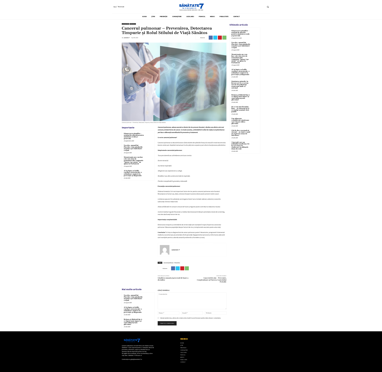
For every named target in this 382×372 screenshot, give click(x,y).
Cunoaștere (125, 24)
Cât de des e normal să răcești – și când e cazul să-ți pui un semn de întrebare (240, 133)
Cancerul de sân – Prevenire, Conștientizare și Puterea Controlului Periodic (211, 280)
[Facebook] (260, 7)
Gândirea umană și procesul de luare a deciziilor (173, 279)
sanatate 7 (127, 38)
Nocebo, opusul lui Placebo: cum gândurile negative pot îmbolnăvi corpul (133, 147)
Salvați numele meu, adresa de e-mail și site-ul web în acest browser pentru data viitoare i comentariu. (190, 318)
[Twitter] (215, 38)
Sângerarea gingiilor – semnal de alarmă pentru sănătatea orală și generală (134, 136)
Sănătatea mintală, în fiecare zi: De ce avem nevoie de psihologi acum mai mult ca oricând (239, 84)
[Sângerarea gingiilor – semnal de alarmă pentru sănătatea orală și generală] (149, 136)
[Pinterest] (220, 38)
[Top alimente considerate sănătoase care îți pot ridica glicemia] (254, 120)
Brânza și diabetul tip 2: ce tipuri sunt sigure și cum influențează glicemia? (133, 321)
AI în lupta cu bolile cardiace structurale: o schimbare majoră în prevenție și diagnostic (133, 173)
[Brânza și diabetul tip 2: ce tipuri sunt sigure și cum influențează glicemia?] (149, 322)
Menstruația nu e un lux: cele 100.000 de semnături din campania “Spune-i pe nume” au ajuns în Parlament (133, 160)
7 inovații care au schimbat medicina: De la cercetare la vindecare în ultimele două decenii (240, 145)
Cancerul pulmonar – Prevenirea (171, 262)
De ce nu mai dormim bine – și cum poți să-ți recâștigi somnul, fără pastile (240, 109)
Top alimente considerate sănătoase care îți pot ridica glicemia (240, 121)
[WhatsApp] (224, 38)
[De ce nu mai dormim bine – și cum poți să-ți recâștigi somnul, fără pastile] (254, 109)
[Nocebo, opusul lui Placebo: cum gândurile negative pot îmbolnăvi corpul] (149, 148)
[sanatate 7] (164, 250)
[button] (267, 6)
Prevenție (132, 24)
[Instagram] (263, 7)
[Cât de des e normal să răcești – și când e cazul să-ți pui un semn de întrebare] (254, 132)
